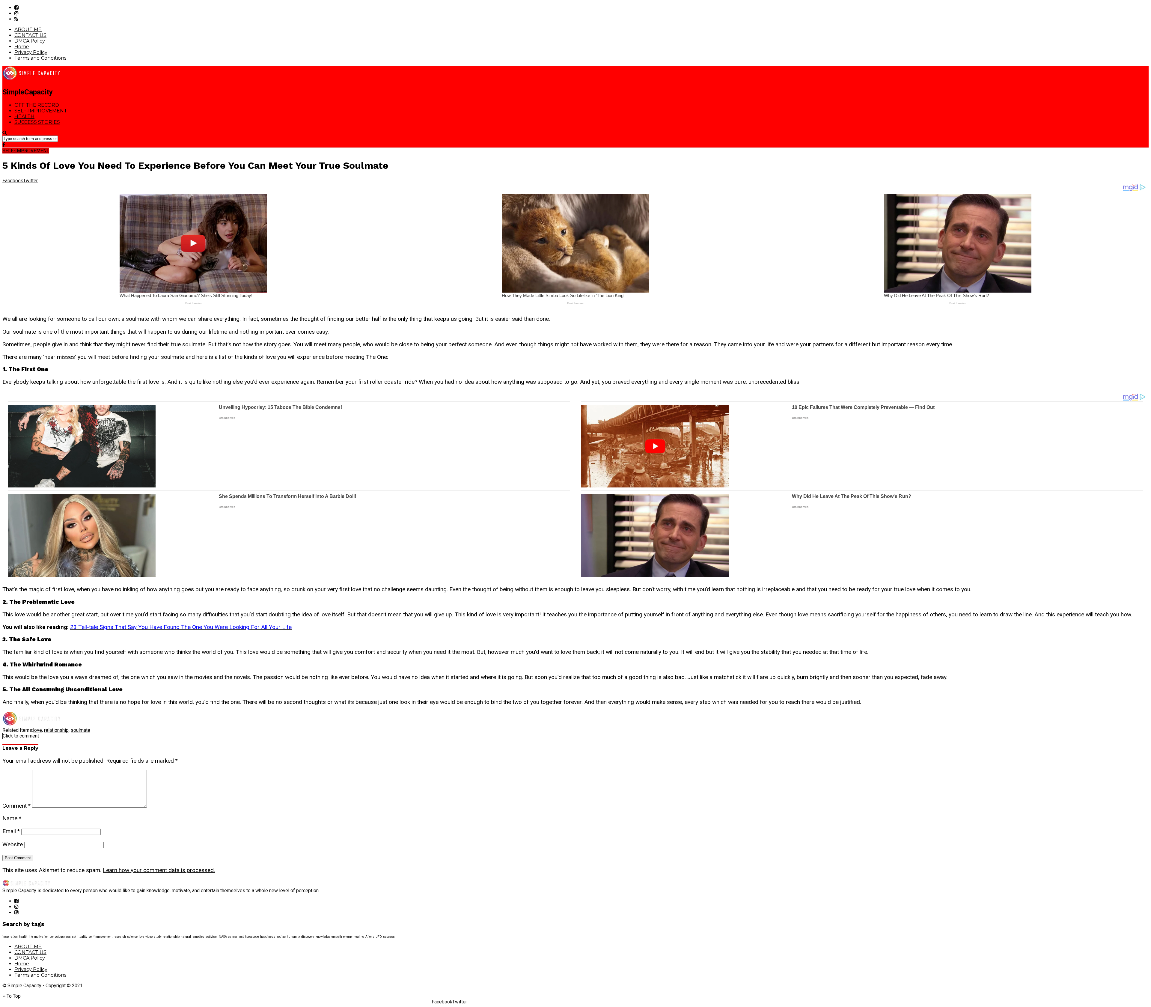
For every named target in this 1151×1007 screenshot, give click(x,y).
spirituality (79, 936)
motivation (41, 936)
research (120, 936)
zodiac (281, 936)
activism (212, 936)
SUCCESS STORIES (37, 122)
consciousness (60, 936)
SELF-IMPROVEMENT (40, 111)
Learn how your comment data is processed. (159, 870)
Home (21, 46)
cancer (232, 936)
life (31, 936)
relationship (56, 730)
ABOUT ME (28, 29)
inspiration (10, 936)
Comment (16, 805)
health (23, 936)
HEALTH (24, 116)
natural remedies (192, 936)
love (37, 730)
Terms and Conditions (40, 58)
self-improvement (100, 936)
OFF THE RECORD (36, 105)
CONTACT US (30, 35)
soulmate (80, 730)
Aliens (369, 936)
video (149, 936)
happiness (267, 936)
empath (337, 936)
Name (11, 818)
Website (12, 844)
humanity (293, 936)
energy (347, 936)
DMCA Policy (29, 41)
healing (359, 936)
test (241, 936)
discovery (307, 936)
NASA (223, 936)
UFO (379, 936)
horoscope (252, 936)
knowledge (323, 936)
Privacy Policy (30, 52)
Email (11, 831)
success (389, 936)
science (132, 936)
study (158, 936)
